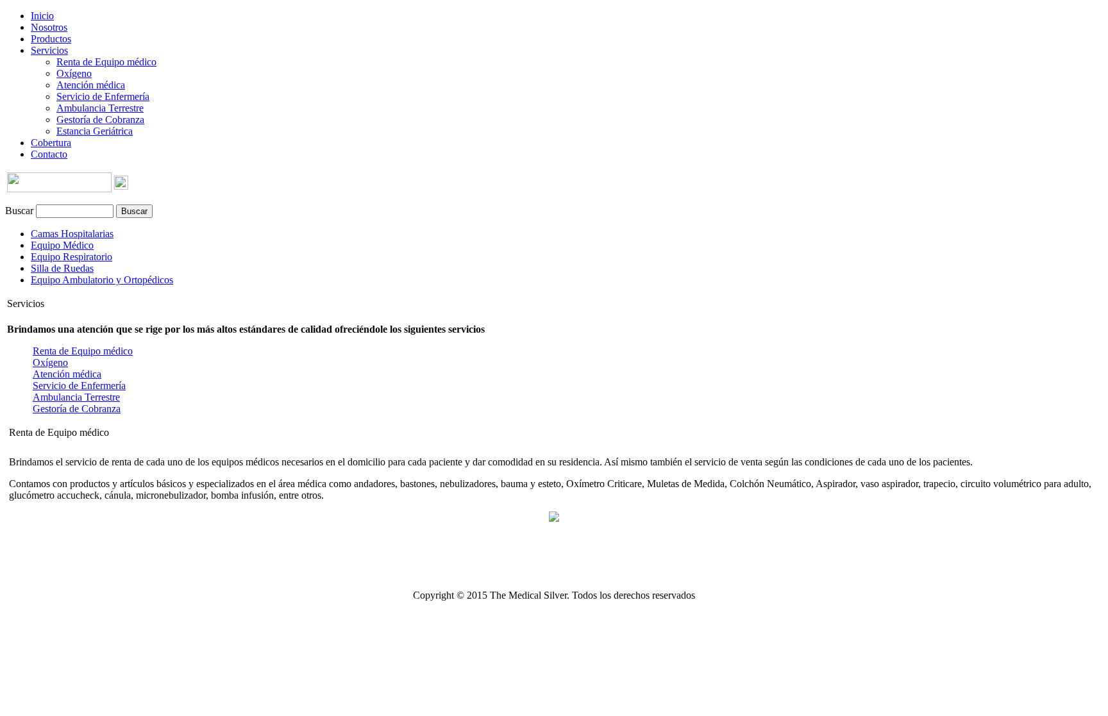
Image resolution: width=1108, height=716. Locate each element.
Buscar (19, 210)
